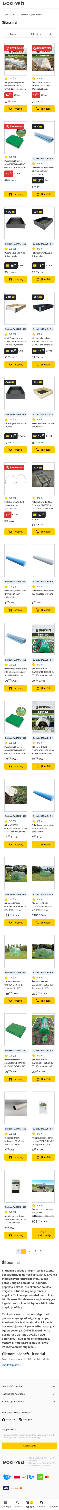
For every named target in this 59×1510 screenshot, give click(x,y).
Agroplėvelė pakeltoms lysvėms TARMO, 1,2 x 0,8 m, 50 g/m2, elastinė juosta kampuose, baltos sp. (43, 1141)
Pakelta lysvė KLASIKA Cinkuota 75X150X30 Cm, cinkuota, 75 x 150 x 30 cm (42, 505)
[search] (50, 34)
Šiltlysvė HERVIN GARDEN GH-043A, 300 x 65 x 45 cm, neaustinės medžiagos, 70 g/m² (15, 828)
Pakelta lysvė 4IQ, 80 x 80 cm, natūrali (43, 425)
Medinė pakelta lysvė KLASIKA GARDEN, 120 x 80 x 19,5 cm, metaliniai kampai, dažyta (42, 341)
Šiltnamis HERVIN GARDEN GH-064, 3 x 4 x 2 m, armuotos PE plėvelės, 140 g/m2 (42, 907)
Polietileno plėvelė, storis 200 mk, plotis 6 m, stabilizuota (43, 171)
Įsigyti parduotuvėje (44, 1233)
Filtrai (34, 34)
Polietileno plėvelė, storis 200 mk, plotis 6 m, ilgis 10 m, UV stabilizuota (15, 672)
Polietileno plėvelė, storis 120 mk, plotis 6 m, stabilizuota (15, 593)
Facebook (10, 1419)
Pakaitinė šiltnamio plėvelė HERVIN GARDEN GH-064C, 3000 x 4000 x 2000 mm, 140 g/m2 (15, 164)
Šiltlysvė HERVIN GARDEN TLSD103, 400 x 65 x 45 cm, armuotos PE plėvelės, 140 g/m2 (43, 672)
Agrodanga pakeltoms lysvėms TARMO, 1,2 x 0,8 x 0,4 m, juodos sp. (15, 1219)
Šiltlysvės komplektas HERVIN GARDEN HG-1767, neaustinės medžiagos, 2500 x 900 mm (42, 86)
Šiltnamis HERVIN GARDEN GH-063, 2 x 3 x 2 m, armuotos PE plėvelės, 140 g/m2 (15, 985)
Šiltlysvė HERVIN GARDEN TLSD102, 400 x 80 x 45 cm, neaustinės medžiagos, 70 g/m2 (43, 750)
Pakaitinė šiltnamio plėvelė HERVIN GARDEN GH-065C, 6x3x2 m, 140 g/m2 (15, 1063)
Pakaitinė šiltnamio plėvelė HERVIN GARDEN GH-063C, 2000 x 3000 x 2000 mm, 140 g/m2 (15, 750)
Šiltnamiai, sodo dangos (31, 14)
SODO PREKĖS (11, 14)
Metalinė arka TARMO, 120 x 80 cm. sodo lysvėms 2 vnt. (14, 505)
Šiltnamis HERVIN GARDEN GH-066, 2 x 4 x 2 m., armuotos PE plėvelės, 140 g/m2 (15, 907)
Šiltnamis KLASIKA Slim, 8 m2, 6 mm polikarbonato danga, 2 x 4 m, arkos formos (43, 1213)
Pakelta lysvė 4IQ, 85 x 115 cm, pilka (42, 254)
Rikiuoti (14, 34)
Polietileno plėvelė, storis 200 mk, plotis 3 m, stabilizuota (43, 828)
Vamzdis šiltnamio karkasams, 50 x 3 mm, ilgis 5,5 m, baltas (14, 1141)
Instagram (27, 1419)
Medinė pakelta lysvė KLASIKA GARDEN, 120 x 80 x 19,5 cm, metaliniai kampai (15, 341)
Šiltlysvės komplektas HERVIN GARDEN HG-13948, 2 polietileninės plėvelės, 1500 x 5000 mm (14, 86)
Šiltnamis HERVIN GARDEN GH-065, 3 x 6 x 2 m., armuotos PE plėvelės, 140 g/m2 (42, 985)
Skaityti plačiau (11, 1365)
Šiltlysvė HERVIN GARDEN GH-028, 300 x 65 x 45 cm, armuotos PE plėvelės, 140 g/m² (42, 1063)
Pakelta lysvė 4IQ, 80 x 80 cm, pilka (15, 425)
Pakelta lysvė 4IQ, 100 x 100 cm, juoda (14, 254)
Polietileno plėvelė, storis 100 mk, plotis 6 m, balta (43, 592)
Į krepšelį (18, 108)
